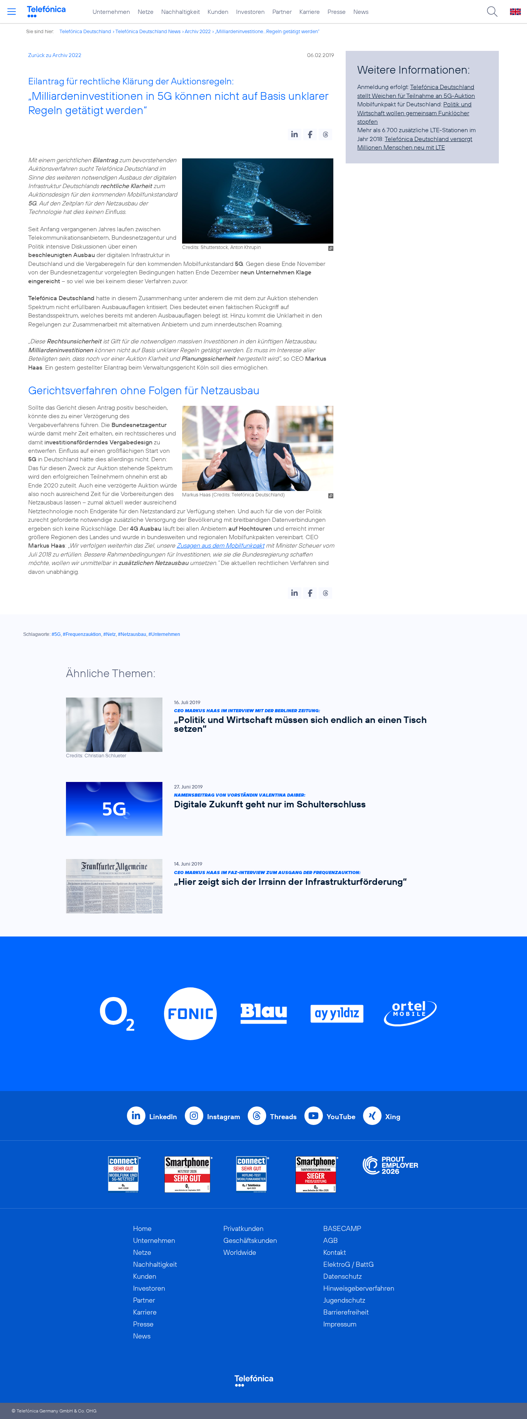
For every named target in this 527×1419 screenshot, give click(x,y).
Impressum (339, 1324)
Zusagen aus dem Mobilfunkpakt (220, 545)
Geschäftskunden (250, 1240)
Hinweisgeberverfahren (358, 1288)
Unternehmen (111, 11)
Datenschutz (342, 1276)
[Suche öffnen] (492, 11)
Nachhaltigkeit (180, 11)
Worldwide (239, 1252)
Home (142, 1228)
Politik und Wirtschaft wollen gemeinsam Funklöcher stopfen (414, 112)
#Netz (109, 634)
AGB (330, 1240)
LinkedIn (163, 1116)
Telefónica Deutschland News (148, 31)
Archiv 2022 (198, 31)
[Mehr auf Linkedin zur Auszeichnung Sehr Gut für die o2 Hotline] (253, 1174)
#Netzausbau (132, 634)
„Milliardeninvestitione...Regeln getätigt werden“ (267, 31)
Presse (337, 11)
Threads (283, 1116)
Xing (392, 1116)
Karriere (309, 11)
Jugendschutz (344, 1300)
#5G (56, 634)
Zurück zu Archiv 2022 (54, 55)
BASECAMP (342, 1228)
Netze (146, 11)
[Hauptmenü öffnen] (11, 11)
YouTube (341, 1116)
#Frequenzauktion (82, 634)
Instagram (223, 1116)
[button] (294, 134)
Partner (282, 11)
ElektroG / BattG (348, 1264)
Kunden (218, 11)
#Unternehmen (164, 634)
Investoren (250, 11)
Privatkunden (243, 1228)
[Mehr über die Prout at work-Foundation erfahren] (390, 1174)
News (360, 11)
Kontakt (334, 1252)
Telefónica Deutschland (85, 31)
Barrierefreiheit (346, 1312)
